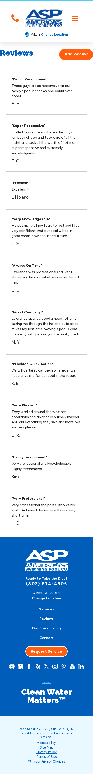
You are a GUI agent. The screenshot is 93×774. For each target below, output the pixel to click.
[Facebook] (29, 666)
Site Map (46, 747)
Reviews (46, 619)
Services (46, 609)
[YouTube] (72, 666)
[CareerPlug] (12, 666)
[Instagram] (55, 666)
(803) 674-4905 (46, 583)
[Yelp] (38, 666)
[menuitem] (47, 609)
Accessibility (46, 743)
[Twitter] (46, 666)
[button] (75, 18)
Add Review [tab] (76, 54)
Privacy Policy (46, 752)
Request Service (46, 651)
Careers (47, 638)
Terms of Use (46, 757)
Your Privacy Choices (49, 761)
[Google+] (20, 666)
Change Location (54, 35)
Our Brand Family (46, 628)
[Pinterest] (63, 666)
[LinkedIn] (81, 666)
